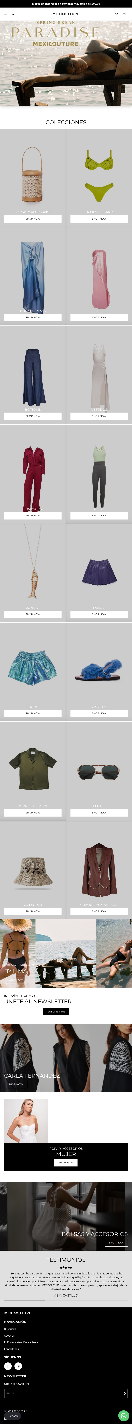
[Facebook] (8, 1366)
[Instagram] (18, 1366)
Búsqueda (10, 1329)
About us (9, 1335)
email (10, 1393)
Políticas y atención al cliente (21, 1342)
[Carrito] (124, 14)
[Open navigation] (8, 14)
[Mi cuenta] (116, 14)
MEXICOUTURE (19, 1411)
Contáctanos (11, 1349)
